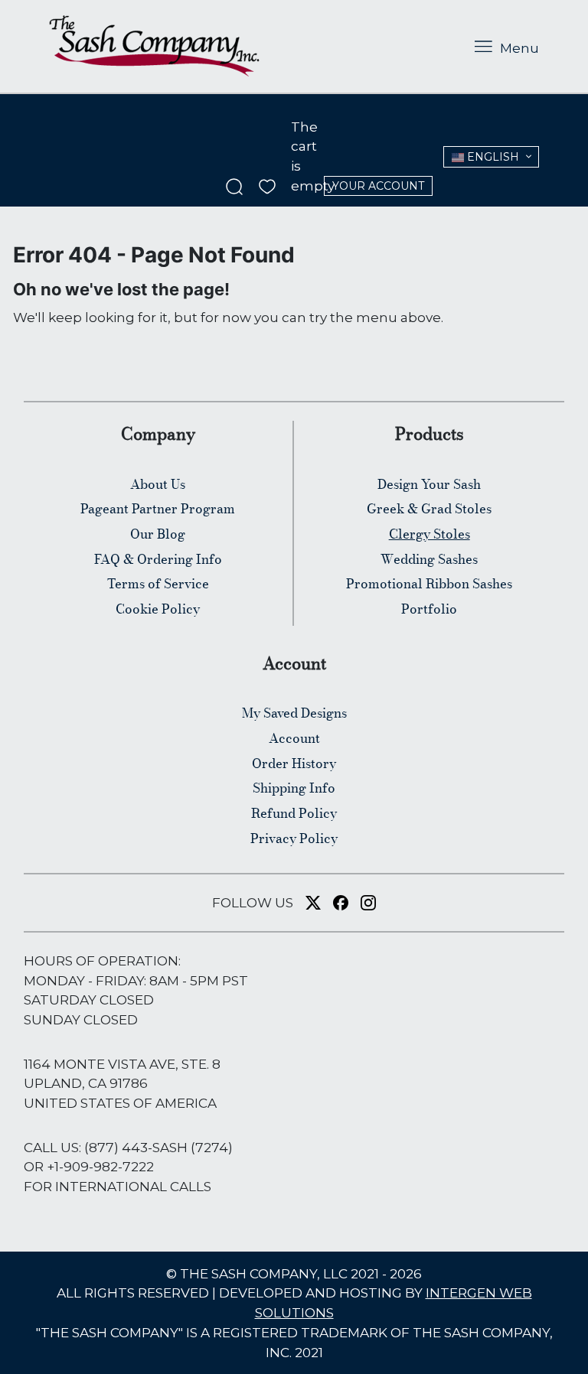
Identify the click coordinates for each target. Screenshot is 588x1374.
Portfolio (429, 609)
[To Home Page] (154, 46)
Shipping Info (294, 788)
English (491, 157)
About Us (157, 484)
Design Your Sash (429, 484)
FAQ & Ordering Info (158, 559)
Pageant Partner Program (157, 509)
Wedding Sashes (429, 559)
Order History (294, 763)
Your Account (378, 186)
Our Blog (157, 534)
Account (294, 738)
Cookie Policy (158, 609)
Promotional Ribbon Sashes (429, 584)
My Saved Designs (294, 713)
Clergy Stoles (429, 534)
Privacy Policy (294, 838)
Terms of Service (158, 584)
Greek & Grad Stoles (429, 509)
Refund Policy (294, 813)
